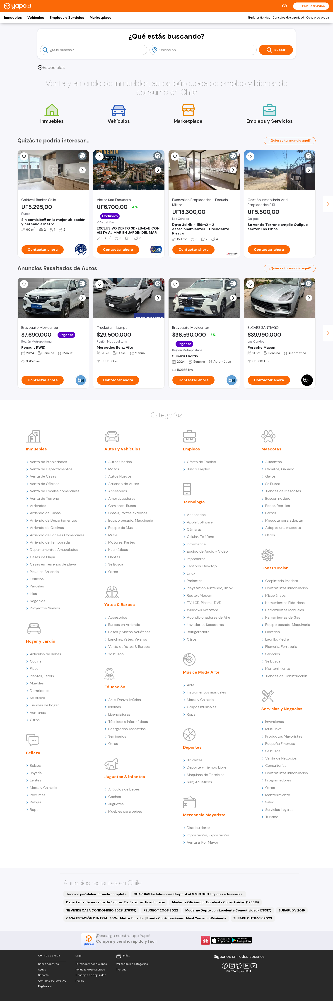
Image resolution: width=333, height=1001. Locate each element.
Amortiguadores (121, 498)
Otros (35, 719)
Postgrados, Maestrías (127, 728)
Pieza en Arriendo (44, 571)
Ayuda (42, 969)
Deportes (192, 747)
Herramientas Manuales (284, 610)
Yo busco (116, 654)
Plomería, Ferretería (281, 646)
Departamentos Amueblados (54, 549)
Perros (270, 513)
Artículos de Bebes (45, 654)
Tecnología (194, 502)
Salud (269, 802)
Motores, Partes (121, 542)
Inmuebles (13, 17)
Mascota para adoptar (284, 520)
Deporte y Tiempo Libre (206, 767)
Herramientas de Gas (282, 617)
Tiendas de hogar (44, 705)
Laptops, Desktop (202, 566)
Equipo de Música (123, 527)
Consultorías (275, 765)
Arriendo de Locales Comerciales (57, 535)
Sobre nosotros (48, 964)
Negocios (37, 601)
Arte (190, 685)
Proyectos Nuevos (45, 608)
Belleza (33, 753)
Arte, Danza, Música (124, 699)
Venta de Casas (43, 476)
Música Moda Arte (201, 672)
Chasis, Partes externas (127, 513)
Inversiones (274, 721)
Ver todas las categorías (132, 964)
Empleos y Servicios (67, 17)
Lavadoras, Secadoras (205, 624)
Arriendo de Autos (123, 483)
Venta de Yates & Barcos (129, 646)
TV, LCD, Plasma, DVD (204, 602)
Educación (114, 687)
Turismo (271, 816)
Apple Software (200, 522)
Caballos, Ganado (279, 469)
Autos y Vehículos (122, 449)
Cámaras (194, 529)
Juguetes (116, 804)
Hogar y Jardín (40, 641)
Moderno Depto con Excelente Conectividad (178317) (228, 910)
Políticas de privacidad (90, 969)
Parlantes (195, 580)
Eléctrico (272, 631)
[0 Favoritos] (175, 156)
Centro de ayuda (317, 17)
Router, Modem (199, 595)
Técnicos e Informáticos (128, 721)
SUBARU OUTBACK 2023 (252, 918)
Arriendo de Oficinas (47, 527)
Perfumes (37, 795)
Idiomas (114, 707)
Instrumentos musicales (206, 692)
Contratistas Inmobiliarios (286, 588)
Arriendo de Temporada (50, 542)
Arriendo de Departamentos (53, 520)
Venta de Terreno (44, 498)
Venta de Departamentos (51, 469)
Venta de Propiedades (48, 461)
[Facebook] (224, 965)
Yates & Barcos (119, 604)
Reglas (79, 980)
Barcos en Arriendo (124, 624)
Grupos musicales (201, 707)
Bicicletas (195, 760)
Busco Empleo (198, 469)
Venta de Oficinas (44, 483)
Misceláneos (275, 595)
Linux (191, 573)
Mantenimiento (277, 668)
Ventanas (38, 712)
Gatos (270, 476)
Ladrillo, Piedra (277, 639)
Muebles (37, 683)
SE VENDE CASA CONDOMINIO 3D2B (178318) (101, 910)
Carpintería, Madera (281, 580)
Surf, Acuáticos (199, 782)
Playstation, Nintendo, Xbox (210, 588)
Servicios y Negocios (281, 709)
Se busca (37, 698)
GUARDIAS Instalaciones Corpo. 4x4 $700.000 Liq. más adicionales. (188, 894)
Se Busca (115, 564)
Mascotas (271, 449)
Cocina (35, 661)
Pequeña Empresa (280, 743)
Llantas (114, 557)
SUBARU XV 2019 (292, 910)
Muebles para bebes (125, 811)
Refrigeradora (198, 631)
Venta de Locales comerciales (55, 491)
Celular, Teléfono (200, 536)
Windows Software (202, 610)
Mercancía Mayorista (204, 815)
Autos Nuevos (120, 476)
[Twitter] (239, 965)
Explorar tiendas (259, 17)
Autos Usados (120, 461)
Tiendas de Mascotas (283, 491)
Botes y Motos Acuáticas (129, 631)
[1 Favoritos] (24, 156)
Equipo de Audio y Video (207, 551)
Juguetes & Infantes (124, 776)
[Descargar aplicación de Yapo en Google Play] (241, 940)
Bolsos (35, 765)
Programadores (278, 780)
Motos (113, 469)
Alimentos (273, 461)
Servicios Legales (279, 809)
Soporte (43, 975)
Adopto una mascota (283, 527)
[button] (82, 170)
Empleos (191, 449)
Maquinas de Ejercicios (205, 774)
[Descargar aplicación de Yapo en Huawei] (205, 940)
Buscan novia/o (277, 498)
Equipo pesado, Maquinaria (130, 520)
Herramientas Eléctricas (285, 602)
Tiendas (121, 969)
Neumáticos (118, 549)
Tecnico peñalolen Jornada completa (96, 894)
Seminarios (117, 736)
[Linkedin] (246, 965)
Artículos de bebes (124, 789)
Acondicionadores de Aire (208, 617)
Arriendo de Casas (45, 513)
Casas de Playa (42, 557)
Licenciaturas (119, 714)
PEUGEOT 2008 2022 (161, 910)
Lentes (35, 780)
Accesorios (117, 491)
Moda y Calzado (43, 787)
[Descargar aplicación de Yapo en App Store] (221, 940)
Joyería (36, 773)
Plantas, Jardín (42, 676)
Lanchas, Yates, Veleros (127, 639)
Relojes (35, 802)
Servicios (272, 654)
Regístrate (44, 986)
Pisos (34, 668)
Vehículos (35, 17)
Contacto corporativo (52, 980)
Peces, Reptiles (277, 505)
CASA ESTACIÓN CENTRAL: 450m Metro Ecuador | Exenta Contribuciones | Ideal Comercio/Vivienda (146, 918)
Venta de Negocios (281, 758)
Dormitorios (40, 690)
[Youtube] (253, 965)
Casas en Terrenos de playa (53, 564)
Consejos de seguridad (288, 17)
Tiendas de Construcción (286, 676)
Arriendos (38, 505)
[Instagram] (232, 965)
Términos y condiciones (91, 964)
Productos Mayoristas (283, 736)
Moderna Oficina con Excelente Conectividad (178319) (215, 902)
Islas (33, 593)
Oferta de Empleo (201, 461)
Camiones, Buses (122, 505)
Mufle (112, 535)
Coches (114, 796)
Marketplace (100, 17)
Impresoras (196, 558)
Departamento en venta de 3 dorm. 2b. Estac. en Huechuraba (115, 902)
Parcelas (37, 586)
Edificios (37, 579)
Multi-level (273, 728)
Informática (196, 544)
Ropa (34, 809)
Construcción (275, 568)
